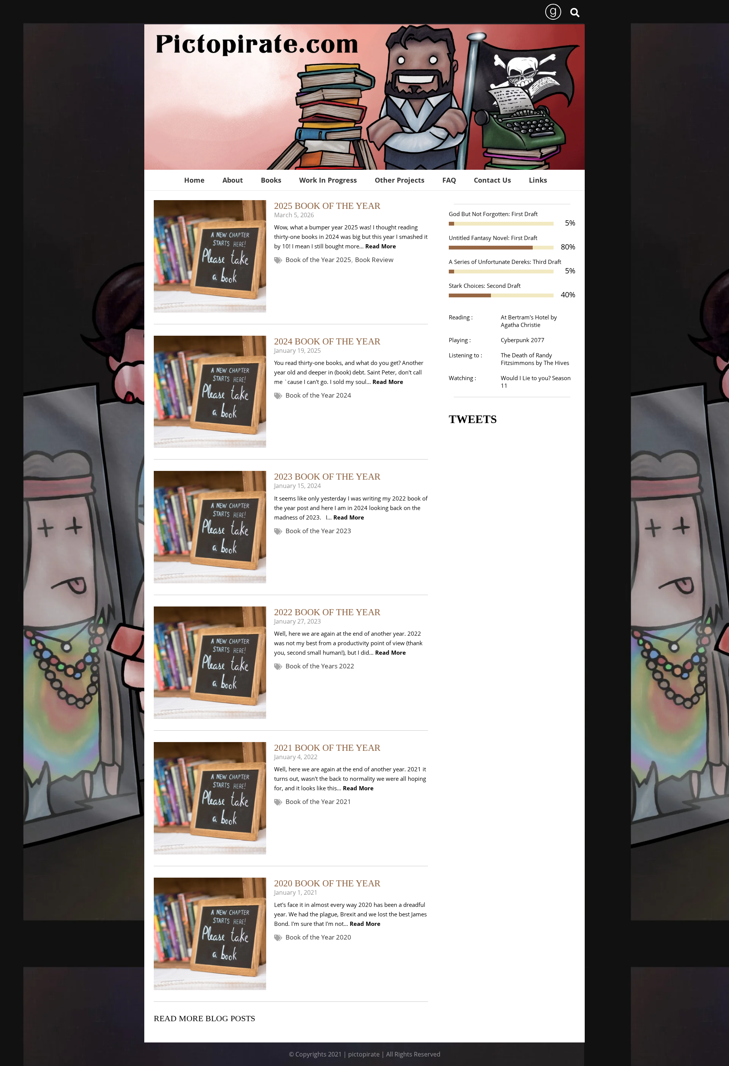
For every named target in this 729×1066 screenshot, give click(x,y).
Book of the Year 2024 (318, 395)
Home (194, 180)
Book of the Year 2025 (318, 259)
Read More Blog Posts (204, 1018)
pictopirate (364, 1054)
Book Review (374, 259)
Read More (380, 246)
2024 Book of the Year (327, 341)
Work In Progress (328, 180)
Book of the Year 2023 (318, 530)
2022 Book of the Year (327, 612)
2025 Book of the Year (327, 206)
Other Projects (399, 180)
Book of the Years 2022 (320, 666)
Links (538, 180)
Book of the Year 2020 (318, 937)
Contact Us (492, 180)
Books (271, 180)
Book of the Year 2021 (318, 801)
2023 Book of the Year (327, 477)
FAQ (449, 180)
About (232, 180)
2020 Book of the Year (327, 883)
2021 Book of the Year (327, 748)
